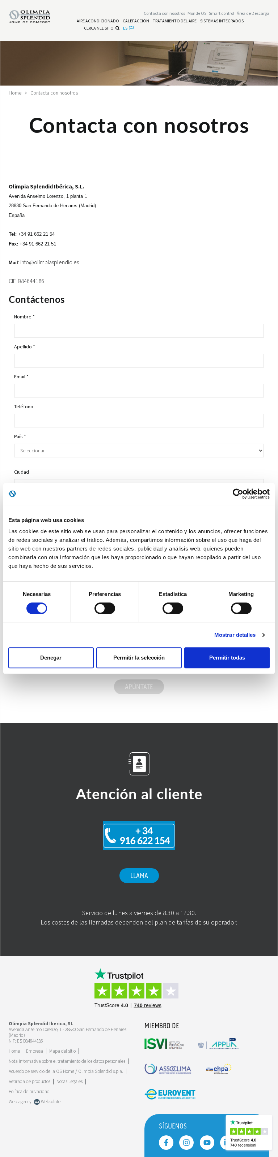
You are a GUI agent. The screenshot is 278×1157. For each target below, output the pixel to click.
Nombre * (24, 316)
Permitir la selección (139, 657)
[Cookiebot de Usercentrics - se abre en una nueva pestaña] (238, 493)
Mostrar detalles (235, 635)
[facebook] (166, 1142)
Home (15, 93)
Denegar (51, 657)
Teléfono (23, 406)
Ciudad (21, 472)
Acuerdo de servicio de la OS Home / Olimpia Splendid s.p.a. (66, 1071)
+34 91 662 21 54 (36, 234)
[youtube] (207, 1142)
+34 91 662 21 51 (38, 244)
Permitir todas (227, 657)
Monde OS (197, 13)
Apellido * (24, 346)
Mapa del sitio (62, 1051)
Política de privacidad (29, 1091)
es (125, 28)
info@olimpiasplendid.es (49, 262)
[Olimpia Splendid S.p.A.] (35, 16)
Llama (139, 875)
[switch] (104, 608)
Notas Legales (69, 1081)
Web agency (20, 1102)
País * (20, 436)
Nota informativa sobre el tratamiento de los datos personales (67, 1061)
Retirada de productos (29, 1081)
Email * (21, 376)
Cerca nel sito (99, 28)
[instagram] (186, 1142)
